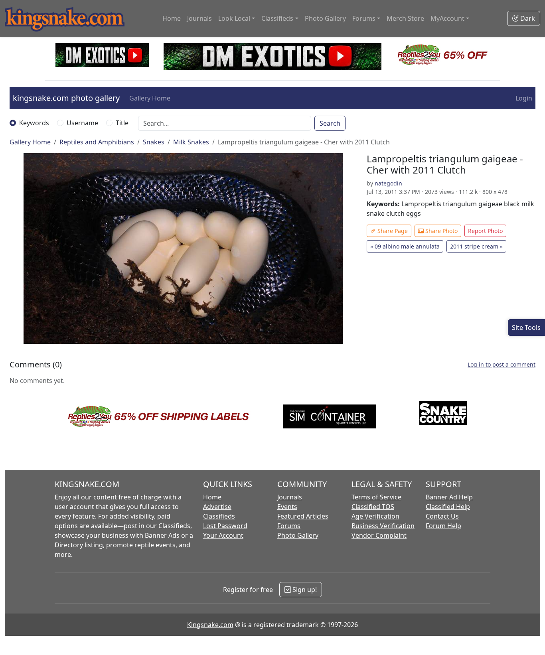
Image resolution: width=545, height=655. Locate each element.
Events (287, 506)
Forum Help (443, 525)
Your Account (223, 535)
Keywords (34, 122)
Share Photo (441, 231)
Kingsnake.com (210, 624)
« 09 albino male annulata (405, 246)
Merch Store (405, 18)
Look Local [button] (234, 18)
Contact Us (442, 516)
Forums (288, 525)
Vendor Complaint (379, 535)
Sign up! (304, 589)
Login (523, 98)
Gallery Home (149, 98)
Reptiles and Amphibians (96, 142)
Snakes (153, 142)
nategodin (388, 183)
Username (82, 122)
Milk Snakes (191, 142)
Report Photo (485, 231)
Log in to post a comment (501, 364)
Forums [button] (363, 18)
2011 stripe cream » (476, 246)
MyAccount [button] (447, 18)
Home (171, 18)
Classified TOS (372, 506)
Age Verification (375, 516)
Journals (199, 18)
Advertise (217, 506)
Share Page (392, 231)
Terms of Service (376, 497)
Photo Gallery (325, 18)
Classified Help (448, 506)
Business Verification (383, 525)
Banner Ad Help (449, 497)
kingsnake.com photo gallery (66, 98)
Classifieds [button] (277, 18)
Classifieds (219, 516)
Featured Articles (302, 516)
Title (122, 122)
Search (330, 123)
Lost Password (225, 525)
